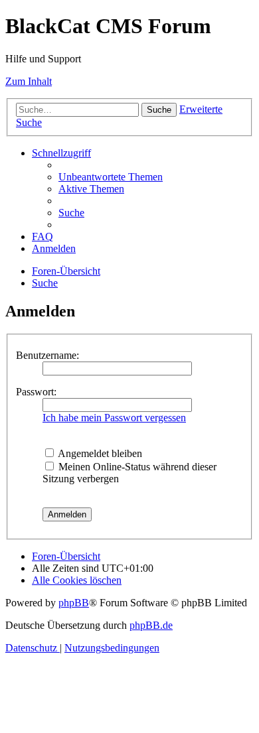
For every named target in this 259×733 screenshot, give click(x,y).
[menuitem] (110, 176)
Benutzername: (47, 355)
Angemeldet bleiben (99, 453)
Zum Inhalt (28, 81)
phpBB (73, 602)
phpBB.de (151, 625)
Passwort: (36, 391)
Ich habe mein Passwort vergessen (114, 417)
